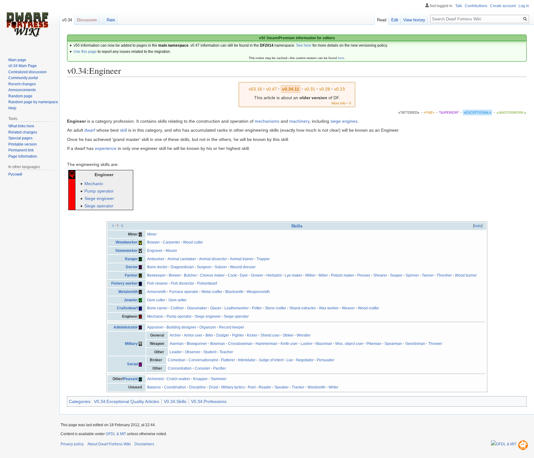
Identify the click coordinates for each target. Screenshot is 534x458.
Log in (524, 6)
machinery (299, 121)
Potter (257, 308)
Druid (213, 387)
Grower (257, 275)
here (341, 58)
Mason (171, 250)
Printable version (22, 144)
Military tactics (233, 387)
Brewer (175, 275)
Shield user (270, 335)
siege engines (344, 121)
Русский (15, 174)
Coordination (175, 387)
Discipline (197, 387)
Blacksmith (234, 292)
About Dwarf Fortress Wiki (109, 444)
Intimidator (247, 360)
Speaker (281, 387)
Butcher (190, 275)
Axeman (177, 343)
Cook (232, 275)
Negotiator (305, 360)
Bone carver (157, 308)
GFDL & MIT (116, 434)
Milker (310, 275)
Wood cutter (193, 242)
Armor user (193, 335)
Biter (209, 335)
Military (131, 343)
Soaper (396, 275)
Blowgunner (197, 343)
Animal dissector (213, 259)
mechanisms (267, 121)
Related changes (22, 132)
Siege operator (98, 205)
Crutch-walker (178, 379)
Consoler (202, 368)
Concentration (180, 368)
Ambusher (155, 259)
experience (106, 148)
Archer (175, 335)
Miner (152, 234)
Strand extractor (302, 308)
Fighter (238, 335)
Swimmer (219, 379)
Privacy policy (72, 444)
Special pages (20, 138)
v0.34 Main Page (22, 66)
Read (381, 20)
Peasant (130, 379)
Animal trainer (241, 259)
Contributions (476, 6)
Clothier (177, 308)
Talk (458, 6)
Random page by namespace (33, 102)
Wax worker (329, 308)
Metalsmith (128, 292)
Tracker (298, 387)
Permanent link (21, 150)
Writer (333, 387)
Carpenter (171, 242)
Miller (323, 275)
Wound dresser (243, 267)
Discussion (87, 20)
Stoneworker (126, 250)
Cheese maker (212, 275)
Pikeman (374, 343)
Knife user (289, 343)
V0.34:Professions (209, 401)
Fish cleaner (157, 283)
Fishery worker (124, 283)
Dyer (244, 275)
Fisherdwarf (207, 283)
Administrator (125, 327)
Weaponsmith (258, 292)
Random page (20, 96)
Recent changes (22, 84)
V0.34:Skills (175, 401)
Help (12, 108)
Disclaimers (144, 444)
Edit (394, 20)
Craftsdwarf (127, 308)
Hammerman (267, 343)
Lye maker (293, 275)
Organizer (207, 327)
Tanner (428, 275)
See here (304, 45)
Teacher (226, 352)
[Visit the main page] (27, 24)
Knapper (200, 379)
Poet (252, 387)
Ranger (131, 259)
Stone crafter (275, 308)
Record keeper (231, 327)
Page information (22, 156)
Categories (79, 401)
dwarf (89, 130)
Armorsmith (156, 292)
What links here (21, 126)
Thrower (435, 343)
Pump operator (99, 191)
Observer (192, 352)
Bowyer (153, 242)
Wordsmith (316, 387)
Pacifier (219, 368)
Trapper (263, 259)
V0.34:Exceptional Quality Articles (126, 401)
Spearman (393, 343)
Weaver (348, 308)
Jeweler (131, 300)
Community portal (23, 78)
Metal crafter (211, 292)
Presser (363, 275)
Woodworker (127, 242)
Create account (503, 6)
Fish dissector (182, 283)
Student (209, 352)
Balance (154, 387)
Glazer (215, 308)
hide (477, 226)
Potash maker (342, 275)
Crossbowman (240, 343)
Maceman (324, 343)
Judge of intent (271, 360)
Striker (288, 335)
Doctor (132, 267)
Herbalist (274, 275)
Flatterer (228, 360)
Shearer (380, 275)
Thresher (444, 275)
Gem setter (177, 300)
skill (123, 130)
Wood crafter (368, 308)
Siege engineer (99, 198)
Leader (176, 352)
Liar (289, 360)
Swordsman (415, 343)
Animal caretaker (181, 259)
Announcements (22, 90)
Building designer (181, 327)
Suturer (220, 267)
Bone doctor (157, 267)
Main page (17, 60)
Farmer (131, 275)
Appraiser (155, 327)
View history (414, 20)
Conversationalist (203, 360)
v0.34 (67, 20)
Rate (111, 20)
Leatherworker (236, 308)
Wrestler (304, 335)
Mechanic (93, 183)
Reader (265, 387)
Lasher (306, 343)
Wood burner (466, 275)
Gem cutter (156, 300)
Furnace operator (183, 292)
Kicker (252, 335)
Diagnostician (182, 267)
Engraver (155, 250)
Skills (297, 225)
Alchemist (155, 379)
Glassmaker (197, 308)
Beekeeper (156, 275)
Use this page (85, 51)
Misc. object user (349, 343)
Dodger (222, 335)
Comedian (176, 360)
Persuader (325, 360)
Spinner (412, 275)
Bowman (217, 343)
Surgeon (204, 267)
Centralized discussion (27, 72)
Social (132, 364)
